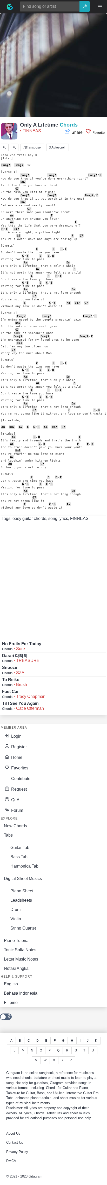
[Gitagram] (10, 6)
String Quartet (23, 928)
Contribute (20, 778)
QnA (14, 800)
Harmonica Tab (24, 866)
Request (18, 789)
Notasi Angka (16, 968)
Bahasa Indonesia (20, 993)
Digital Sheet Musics (23, 878)
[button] (100, 6)
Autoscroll (58, 147)
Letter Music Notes (21, 959)
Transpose (33, 147)
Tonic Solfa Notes (20, 950)
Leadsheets (21, 900)
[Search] (84, 6)
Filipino (11, 1002)
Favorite (98, 133)
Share (77, 132)
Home (16, 757)
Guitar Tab (19, 847)
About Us (13, 1133)
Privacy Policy (17, 1152)
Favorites (19, 768)
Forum (16, 810)
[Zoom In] (14, 147)
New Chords (15, 826)
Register (18, 747)
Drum (15, 909)
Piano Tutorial (17, 940)
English (11, 984)
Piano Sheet (21, 891)
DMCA (11, 1161)
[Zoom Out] (5, 147)
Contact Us (14, 1142)
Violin (15, 919)
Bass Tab (19, 857)
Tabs (8, 835)
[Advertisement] (53, 66)
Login (16, 736)
